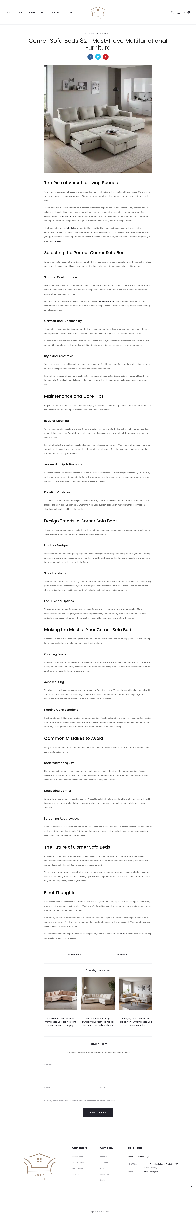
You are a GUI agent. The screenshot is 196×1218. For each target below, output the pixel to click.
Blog (69, 12)
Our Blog (103, 1180)
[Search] (172, 12)
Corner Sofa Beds (104, 33)
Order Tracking (78, 1163)
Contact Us (104, 1174)
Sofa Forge (122, 933)
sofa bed (56, 241)
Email (103, 1087)
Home (8, 12)
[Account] (178, 12)
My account (76, 1174)
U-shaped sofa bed (106, 301)
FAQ (43, 12)
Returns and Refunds (80, 1157)
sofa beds (68, 228)
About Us (103, 1157)
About (32, 12)
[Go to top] (191, 1187)
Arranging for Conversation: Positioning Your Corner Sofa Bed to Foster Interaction (135, 1022)
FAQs (102, 1169)
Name (47, 1087)
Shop (19, 12)
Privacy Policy (77, 1169)
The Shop (104, 1163)
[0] (185, 12)
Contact (56, 12)
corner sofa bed (65, 216)
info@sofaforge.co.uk (152, 1172)
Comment (49, 1064)
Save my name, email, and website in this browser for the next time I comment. (80, 1101)
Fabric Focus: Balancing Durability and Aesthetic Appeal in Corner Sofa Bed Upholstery (98, 1022)
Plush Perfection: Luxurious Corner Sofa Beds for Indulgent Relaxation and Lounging (60, 1022)
